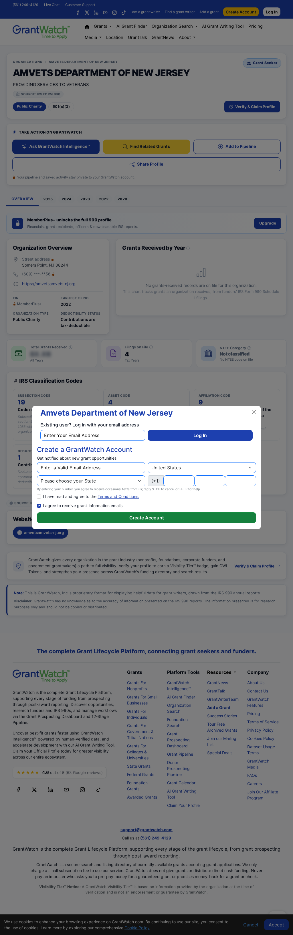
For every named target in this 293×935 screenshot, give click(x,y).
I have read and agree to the (91, 496)
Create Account (146, 518)
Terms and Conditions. (118, 496)
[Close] (254, 412)
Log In (200, 435)
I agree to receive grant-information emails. (83, 505)
